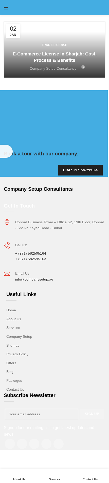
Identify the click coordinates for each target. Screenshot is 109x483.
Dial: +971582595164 (80, 170)
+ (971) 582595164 (30, 253)
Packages (14, 380)
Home (11, 310)
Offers (11, 363)
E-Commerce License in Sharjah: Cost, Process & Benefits (55, 57)
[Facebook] (10, 444)
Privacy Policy (17, 354)
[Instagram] (22, 444)
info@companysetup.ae (34, 279)
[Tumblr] (46, 444)
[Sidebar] (6, 151)
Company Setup (19, 336)
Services (13, 328)
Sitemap (13, 345)
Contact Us (15, 389)
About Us (13, 319)
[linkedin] (58, 444)
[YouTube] (34, 444)
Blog (9, 372)
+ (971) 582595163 (30, 259)
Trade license (54, 45)
